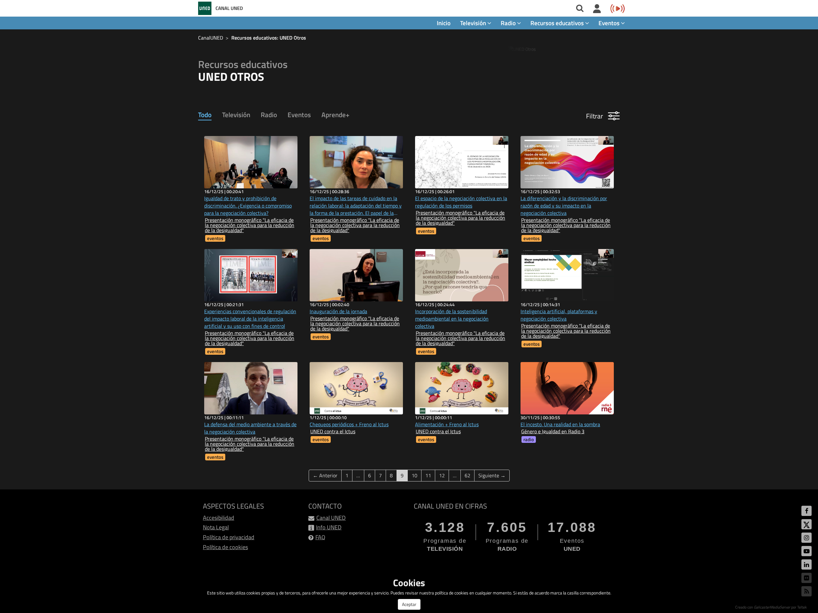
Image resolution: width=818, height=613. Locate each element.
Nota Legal (216, 527)
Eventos (299, 115)
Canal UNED (331, 517)
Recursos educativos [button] (557, 22)
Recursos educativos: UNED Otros (268, 38)
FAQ (320, 537)
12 (442, 475)
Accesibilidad (218, 517)
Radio (269, 115)
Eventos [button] (609, 22)
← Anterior (325, 475)
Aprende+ (335, 115)
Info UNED (329, 527)
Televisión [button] (473, 22)
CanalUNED (210, 38)
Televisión (236, 115)
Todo (205, 115)
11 (428, 475)
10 (414, 475)
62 (467, 475)
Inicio (444, 22)
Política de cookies (225, 547)
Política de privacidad (228, 537)
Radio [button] (509, 22)
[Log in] (597, 9)
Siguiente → (491, 475)
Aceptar (409, 604)
